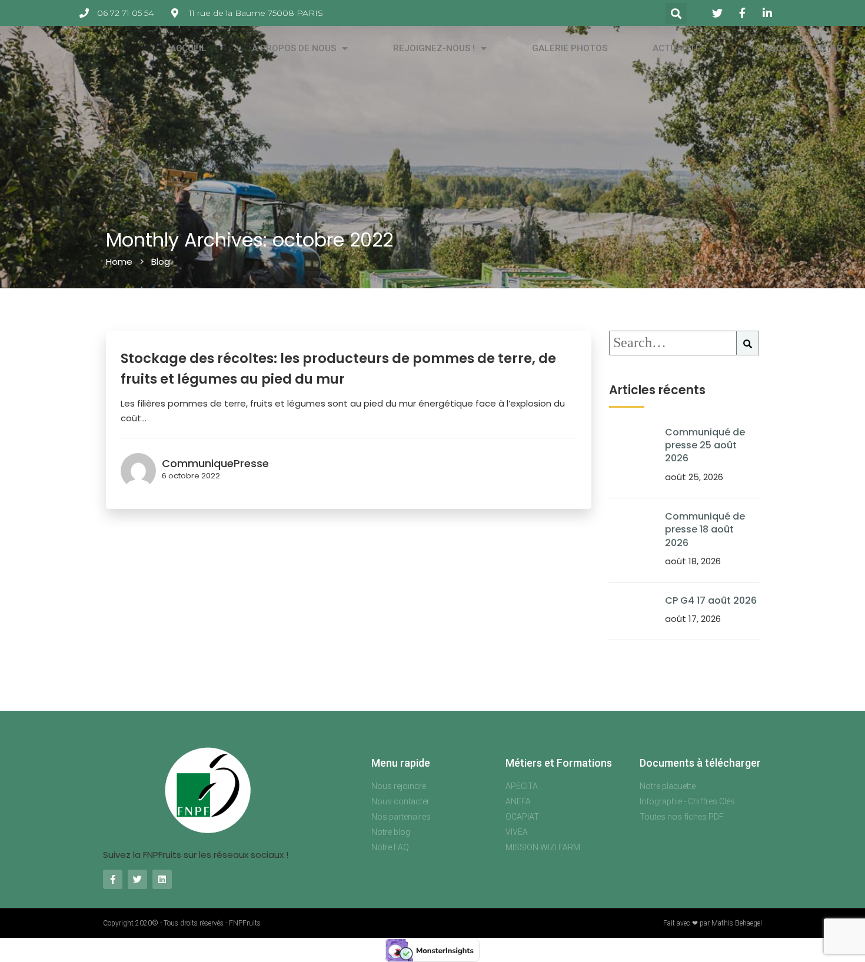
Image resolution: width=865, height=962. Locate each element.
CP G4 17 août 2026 (711, 600)
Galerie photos (569, 48)
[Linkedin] (162, 879)
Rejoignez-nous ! (434, 48)
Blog (160, 261)
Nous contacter (803, 48)
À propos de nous (294, 48)
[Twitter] (137, 879)
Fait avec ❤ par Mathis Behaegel (712, 923)
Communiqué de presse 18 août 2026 (705, 530)
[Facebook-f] (112, 879)
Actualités (679, 48)
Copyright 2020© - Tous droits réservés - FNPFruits (182, 923)
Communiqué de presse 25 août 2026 (705, 445)
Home (119, 261)
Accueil (188, 48)
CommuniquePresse (215, 463)
